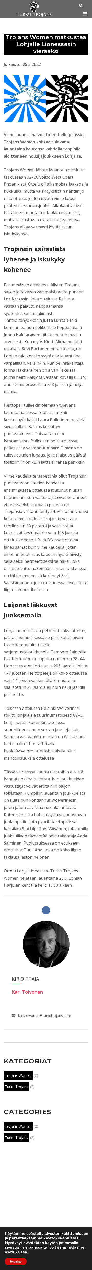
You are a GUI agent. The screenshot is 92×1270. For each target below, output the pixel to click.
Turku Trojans (16, 1086)
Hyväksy (15, 1261)
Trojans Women (18, 1075)
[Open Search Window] (81, 6)
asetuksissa (16, 1252)
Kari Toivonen (27, 992)
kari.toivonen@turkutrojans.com (44, 1015)
